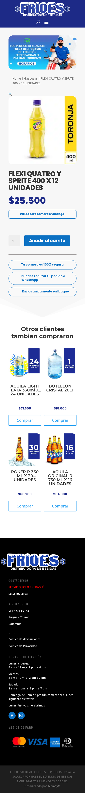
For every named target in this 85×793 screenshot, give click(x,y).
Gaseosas (31, 78)
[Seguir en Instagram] (21, 715)
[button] (10, 94)
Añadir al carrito (47, 241)
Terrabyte (54, 786)
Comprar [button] (25, 420)
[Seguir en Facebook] (12, 715)
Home (16, 78)
